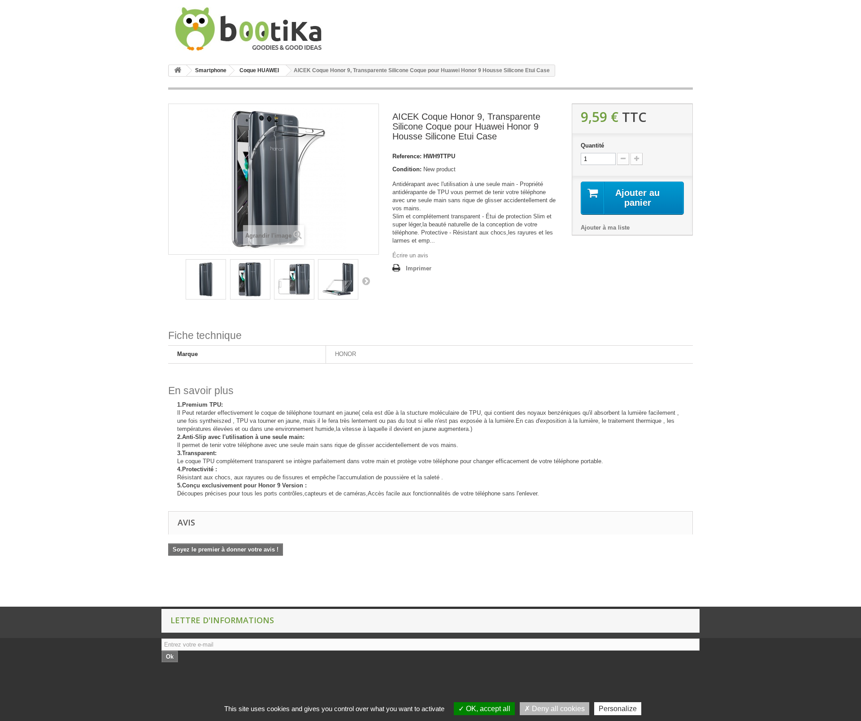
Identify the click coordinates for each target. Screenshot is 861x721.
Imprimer (418, 268)
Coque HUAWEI (259, 70)
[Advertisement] (163, 584)
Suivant (365, 280)
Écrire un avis (410, 255)
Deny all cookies (557, 708)
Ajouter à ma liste (605, 227)
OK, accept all (487, 708)
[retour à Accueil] (177, 70)
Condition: (407, 169)
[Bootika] (251, 29)
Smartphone (210, 70)
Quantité (592, 145)
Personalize (618, 708)
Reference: (407, 156)
